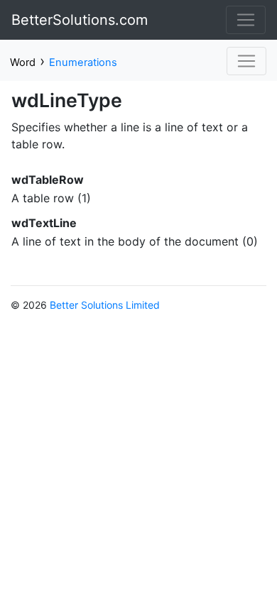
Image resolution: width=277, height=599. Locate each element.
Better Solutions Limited (105, 305)
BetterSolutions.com (79, 19)
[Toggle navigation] (246, 20)
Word (23, 62)
